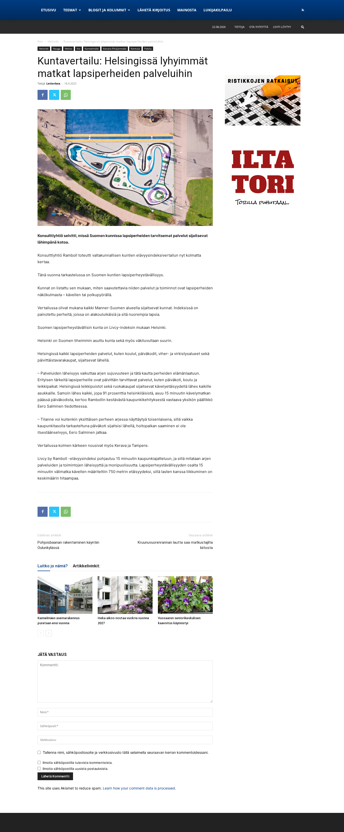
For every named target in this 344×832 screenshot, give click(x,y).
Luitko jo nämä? (53, 565)
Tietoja (239, 27)
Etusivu (48, 10)
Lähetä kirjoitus (153, 10)
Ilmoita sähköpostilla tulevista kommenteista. (78, 763)
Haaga (56, 48)
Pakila (148, 48)
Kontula (135, 48)
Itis (78, 48)
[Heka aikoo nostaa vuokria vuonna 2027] (125, 595)
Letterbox (53, 83)
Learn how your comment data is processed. (139, 788)
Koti (40, 41)
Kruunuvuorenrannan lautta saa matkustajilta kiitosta (175, 545)
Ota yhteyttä (258, 27)
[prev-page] (41, 633)
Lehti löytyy (282, 27)
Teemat (70, 10)
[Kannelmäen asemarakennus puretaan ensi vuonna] (65, 595)
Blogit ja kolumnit (107, 10)
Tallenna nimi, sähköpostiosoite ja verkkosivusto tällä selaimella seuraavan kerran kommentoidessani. (126, 752)
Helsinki (53, 41)
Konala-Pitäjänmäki (114, 48)
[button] (302, 27)
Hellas (68, 48)
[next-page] (49, 633)
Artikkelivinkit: (86, 565)
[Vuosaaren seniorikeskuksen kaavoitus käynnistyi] (185, 595)
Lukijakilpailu (217, 10)
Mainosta (186, 10)
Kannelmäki (92, 48)
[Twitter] (54, 95)
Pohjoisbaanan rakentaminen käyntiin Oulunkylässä (68, 545)
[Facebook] (43, 95)
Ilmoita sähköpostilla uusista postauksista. (75, 769)
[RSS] (302, 10)
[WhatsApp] (66, 95)
